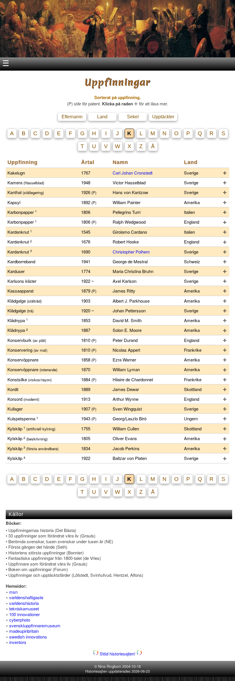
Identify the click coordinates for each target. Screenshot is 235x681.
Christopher (124, 252)
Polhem (143, 252)
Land (102, 116)
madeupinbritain (24, 631)
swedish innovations (28, 637)
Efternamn (72, 116)
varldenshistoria (24, 603)
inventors (17, 642)
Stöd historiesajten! (117, 654)
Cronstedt (143, 173)
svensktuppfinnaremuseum (34, 625)
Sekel (133, 116)
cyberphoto (19, 620)
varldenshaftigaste (26, 597)
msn (13, 592)
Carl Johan (123, 173)
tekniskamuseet (24, 608)
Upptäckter (163, 116)
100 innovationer (24, 614)
